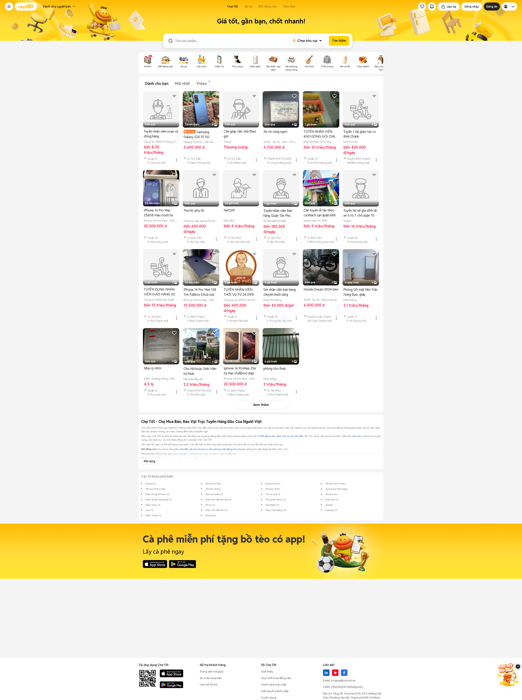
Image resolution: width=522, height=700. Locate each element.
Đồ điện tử (301, 436)
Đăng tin (491, 6)
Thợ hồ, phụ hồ (194, 210)
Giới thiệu (267, 671)
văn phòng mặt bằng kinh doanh (227, 449)
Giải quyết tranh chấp (275, 691)
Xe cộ (248, 6)
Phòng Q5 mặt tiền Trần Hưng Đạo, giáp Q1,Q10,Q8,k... (360, 292)
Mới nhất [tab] (182, 83)
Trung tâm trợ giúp (211, 671)
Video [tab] (201, 83)
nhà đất (183, 449)
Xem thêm (261, 405)
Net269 (229, 210)
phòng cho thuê (274, 368)
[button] (9, 6)
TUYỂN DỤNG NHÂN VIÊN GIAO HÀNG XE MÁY (159, 292)
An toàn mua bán (211, 678)
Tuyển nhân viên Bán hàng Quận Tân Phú (277, 213)
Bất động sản (268, 6)
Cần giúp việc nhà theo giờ (240, 133)
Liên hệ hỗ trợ (208, 684)
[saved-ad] (422, 6)
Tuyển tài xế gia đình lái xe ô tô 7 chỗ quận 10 (360, 213)
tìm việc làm (354, 436)
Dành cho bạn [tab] (156, 83)
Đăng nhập (471, 6)
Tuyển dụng (268, 697)
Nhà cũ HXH (152, 368)
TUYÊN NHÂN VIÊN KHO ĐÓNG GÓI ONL (320, 134)
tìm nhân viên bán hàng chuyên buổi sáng (279, 292)
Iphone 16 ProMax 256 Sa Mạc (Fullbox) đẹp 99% (240, 371)
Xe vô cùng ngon (275, 131)
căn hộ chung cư (198, 449)
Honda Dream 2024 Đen (321, 289)
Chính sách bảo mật (273, 684)
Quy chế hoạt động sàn (276, 678)
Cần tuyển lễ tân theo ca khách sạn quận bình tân (320, 213)
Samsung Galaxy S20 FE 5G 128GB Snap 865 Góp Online (199, 134)
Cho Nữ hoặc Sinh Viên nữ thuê (200, 371)
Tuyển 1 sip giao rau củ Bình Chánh (359, 134)
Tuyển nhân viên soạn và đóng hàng (161, 133)
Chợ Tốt (232, 6)
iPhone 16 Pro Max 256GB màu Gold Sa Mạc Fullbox (158, 213)
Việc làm (289, 6)
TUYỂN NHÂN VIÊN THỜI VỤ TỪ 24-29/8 (239, 292)
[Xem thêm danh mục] (378, 63)
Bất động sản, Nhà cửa (273, 436)
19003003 (338, 687)
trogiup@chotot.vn (343, 680)
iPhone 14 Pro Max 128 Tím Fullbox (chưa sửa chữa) (200, 292)
